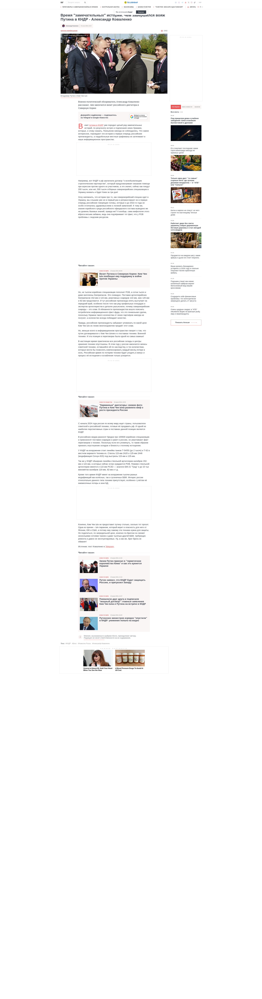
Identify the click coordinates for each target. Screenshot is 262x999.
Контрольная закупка (110, 7)
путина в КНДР (96, 125)
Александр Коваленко (72, 25)
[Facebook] (175, 2)
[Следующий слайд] (203, 7)
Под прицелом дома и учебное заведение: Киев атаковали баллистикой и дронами (185, 120)
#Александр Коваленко (101, 643)
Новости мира (104, 271)
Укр (200, 2)
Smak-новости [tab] (187, 107)
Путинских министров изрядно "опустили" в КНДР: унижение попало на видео (123, 619)
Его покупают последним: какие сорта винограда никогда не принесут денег (184, 150)
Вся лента (175, 112)
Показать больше (182, 322)
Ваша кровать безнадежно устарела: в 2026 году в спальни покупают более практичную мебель (185, 269)
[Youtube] (185, 2)
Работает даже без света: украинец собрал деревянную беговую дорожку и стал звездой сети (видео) (186, 226)
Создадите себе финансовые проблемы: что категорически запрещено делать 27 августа (183, 298)
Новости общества (105, 402)
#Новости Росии (84, 643)
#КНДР (68, 643)
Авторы (193, 7)
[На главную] (131, 2)
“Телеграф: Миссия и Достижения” (169, 7)
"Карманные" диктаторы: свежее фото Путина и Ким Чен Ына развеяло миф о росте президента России (121, 407)
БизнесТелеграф (144, 7)
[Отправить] (85, 2)
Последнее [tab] (176, 107)
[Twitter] (188, 2)
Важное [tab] (197, 107)
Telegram (109, 546)
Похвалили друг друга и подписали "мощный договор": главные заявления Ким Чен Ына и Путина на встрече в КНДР (122, 601)
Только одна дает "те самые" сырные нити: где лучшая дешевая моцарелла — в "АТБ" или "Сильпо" (185, 181)
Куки (130, 12)
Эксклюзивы (129, 7)
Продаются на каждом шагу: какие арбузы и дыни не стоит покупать (185, 256)
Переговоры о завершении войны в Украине (80, 7)
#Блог (74, 643)
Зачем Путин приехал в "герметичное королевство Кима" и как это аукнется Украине (120, 563)
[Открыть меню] (62, 2)
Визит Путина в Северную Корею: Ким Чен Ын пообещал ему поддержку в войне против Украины (123, 276)
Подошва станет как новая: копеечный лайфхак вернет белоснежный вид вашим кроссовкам (182, 284)
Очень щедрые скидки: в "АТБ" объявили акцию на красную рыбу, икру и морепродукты (185, 311)
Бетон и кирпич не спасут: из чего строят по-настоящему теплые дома (185, 212)
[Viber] (179, 2)
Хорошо (141, 12)
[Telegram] (182, 2)
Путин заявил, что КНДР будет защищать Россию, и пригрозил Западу (122, 581)
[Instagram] (191, 2)
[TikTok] (194, 2)
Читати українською (69, 31)
